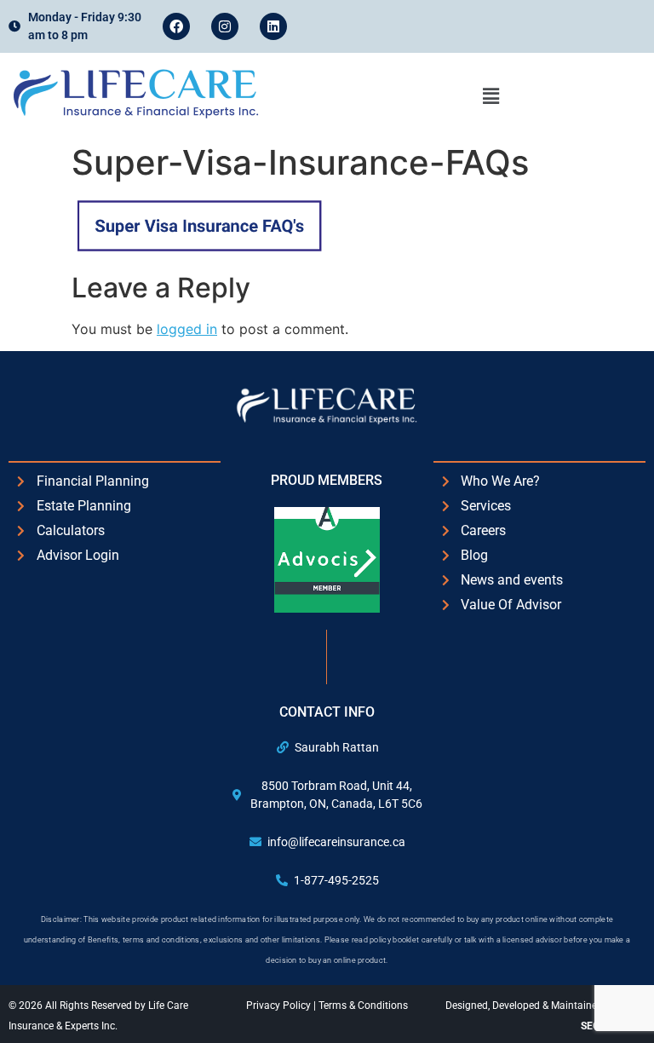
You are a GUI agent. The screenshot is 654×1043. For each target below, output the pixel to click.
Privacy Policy (279, 1005)
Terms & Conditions (363, 1005)
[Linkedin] (273, 26)
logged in (187, 328)
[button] (490, 96)
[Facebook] (176, 26)
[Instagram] (224, 26)
